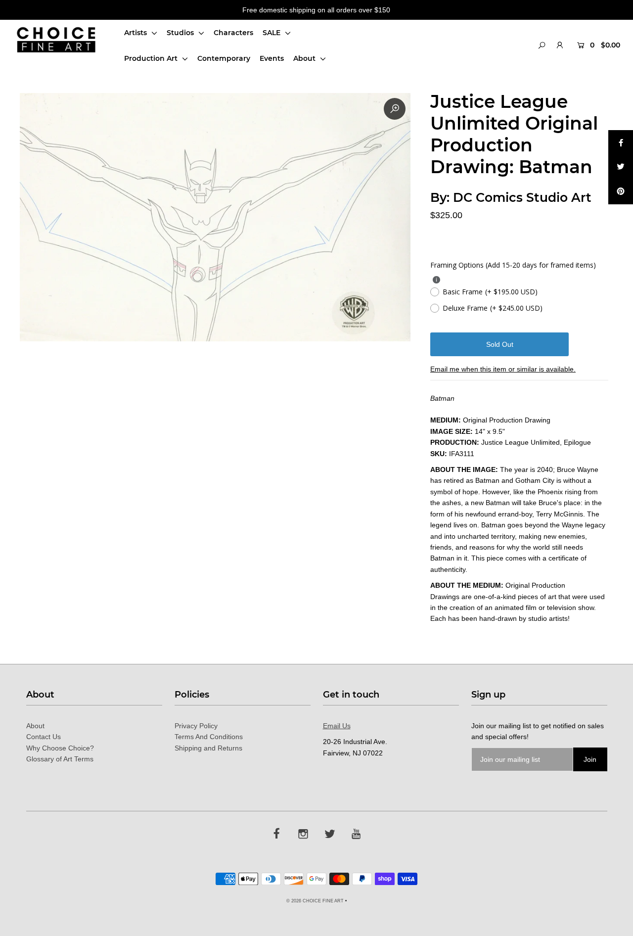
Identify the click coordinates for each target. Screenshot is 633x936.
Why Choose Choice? (60, 748)
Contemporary (223, 58)
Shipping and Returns (208, 748)
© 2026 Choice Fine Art (315, 900)
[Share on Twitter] (620, 167)
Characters (233, 32)
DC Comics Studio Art (522, 197)
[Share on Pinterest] (620, 192)
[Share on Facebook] (620, 142)
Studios (181, 32)
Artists (136, 32)
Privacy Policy (196, 726)
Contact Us (43, 737)
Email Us (337, 726)
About (305, 58)
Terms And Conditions (209, 737)
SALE (272, 32)
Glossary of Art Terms (59, 759)
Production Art (152, 58)
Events (272, 58)
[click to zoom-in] (395, 109)
